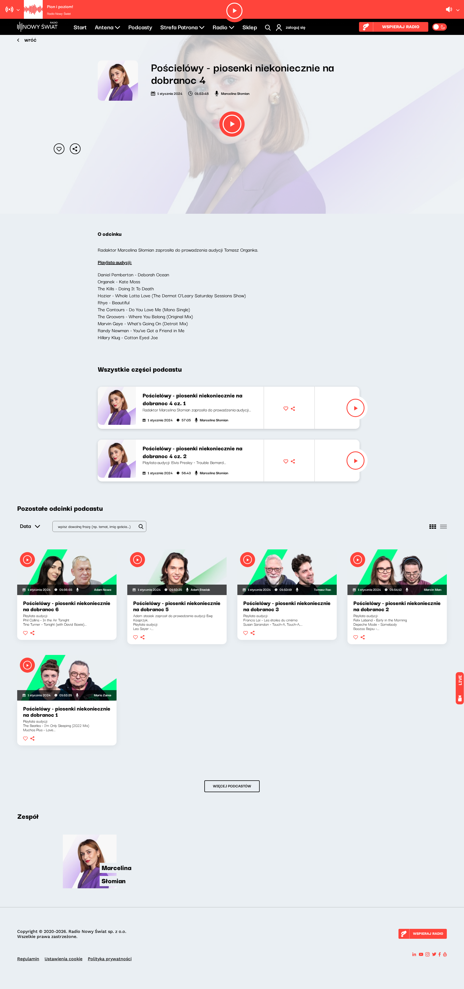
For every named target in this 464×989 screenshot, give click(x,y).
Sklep (249, 26)
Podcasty (140, 26)
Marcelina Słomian (235, 93)
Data (25, 525)
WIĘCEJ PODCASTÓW (232, 786)
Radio (220, 26)
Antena (104, 26)
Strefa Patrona (179, 26)
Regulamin (28, 958)
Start (80, 26)
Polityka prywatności (110, 958)
